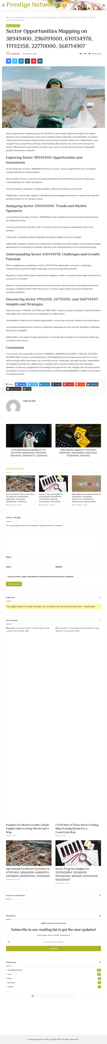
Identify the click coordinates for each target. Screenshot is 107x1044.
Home (10, 17)
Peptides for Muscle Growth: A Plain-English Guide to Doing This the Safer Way (28, 829)
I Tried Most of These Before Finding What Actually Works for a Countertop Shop (77, 829)
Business (11, 983)
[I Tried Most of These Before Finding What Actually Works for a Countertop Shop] (78, 724)
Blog (9, 978)
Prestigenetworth (21, 17)
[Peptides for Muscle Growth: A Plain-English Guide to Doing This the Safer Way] (29, 724)
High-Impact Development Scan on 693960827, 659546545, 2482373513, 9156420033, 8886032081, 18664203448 (86, 498)
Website (58, 567)
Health (10, 987)
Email (9, 567)
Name (9, 557)
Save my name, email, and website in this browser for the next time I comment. (41, 577)
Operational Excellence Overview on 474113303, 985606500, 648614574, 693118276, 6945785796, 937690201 (20, 498)
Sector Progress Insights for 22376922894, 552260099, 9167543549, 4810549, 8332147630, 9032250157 (51, 498)
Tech (10, 974)
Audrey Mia (15, 54)
